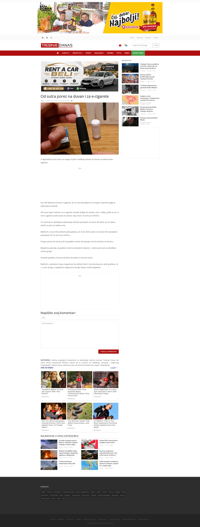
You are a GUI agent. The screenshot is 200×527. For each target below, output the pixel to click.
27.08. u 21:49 (151, 81)
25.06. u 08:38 (109, 458)
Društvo (77, 53)
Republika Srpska (145, 103)
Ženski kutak (45, 498)
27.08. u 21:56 (151, 71)
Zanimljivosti (76, 495)
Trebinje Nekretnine (128, 519)
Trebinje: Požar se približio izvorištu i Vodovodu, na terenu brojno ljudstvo (149, 66)
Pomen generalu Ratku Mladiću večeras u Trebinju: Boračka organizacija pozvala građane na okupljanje (148, 111)
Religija (142, 81)
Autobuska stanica (89, 519)
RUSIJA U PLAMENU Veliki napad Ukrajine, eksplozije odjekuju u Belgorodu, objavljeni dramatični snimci (68, 455)
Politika (124, 492)
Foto (119, 53)
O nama (132, 37)
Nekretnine (138, 53)
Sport (88, 53)
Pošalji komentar (108, 352)
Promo (110, 53)
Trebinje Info (102, 519)
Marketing (140, 37)
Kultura (111, 492)
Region (93, 492)
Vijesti (65, 53)
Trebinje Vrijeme (114, 519)
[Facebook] (43, 37)
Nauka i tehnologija (104, 495)
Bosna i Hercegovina (82, 492)
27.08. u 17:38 (145, 104)
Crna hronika (54, 495)
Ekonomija (44, 495)
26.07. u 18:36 (68, 447)
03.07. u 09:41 (68, 458)
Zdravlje (93, 495)
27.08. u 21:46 (151, 90)
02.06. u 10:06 (68, 466)
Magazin (99, 53)
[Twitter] (47, 37)
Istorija (122, 495)
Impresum (148, 37)
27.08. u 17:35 (151, 114)
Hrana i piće (85, 495)
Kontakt (156, 37)
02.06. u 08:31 (109, 468)
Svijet (42, 101)
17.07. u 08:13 (109, 445)
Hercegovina (57, 492)
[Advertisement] (28, 53)
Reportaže (115, 495)
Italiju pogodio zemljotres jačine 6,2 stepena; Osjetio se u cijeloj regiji (108, 463)
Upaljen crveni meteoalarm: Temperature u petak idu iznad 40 (149, 98)
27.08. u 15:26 (145, 124)
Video (126, 53)
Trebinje (142, 71)
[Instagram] (51, 37)
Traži (156, 45)
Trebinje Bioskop (143, 519)
